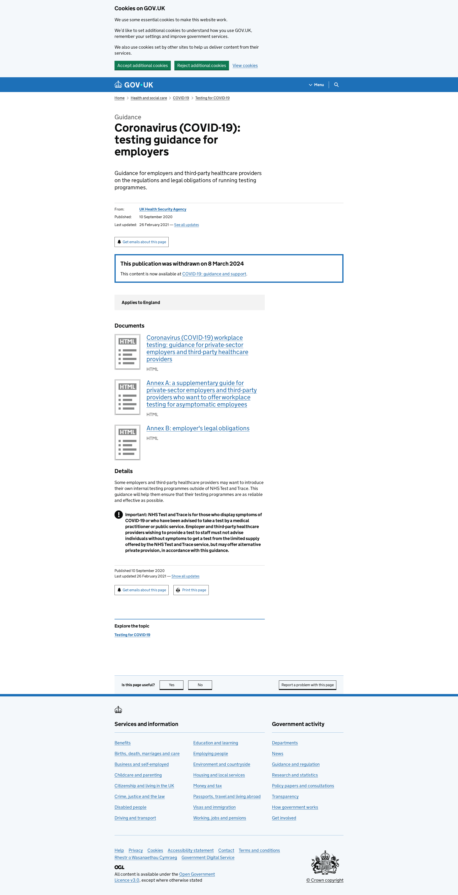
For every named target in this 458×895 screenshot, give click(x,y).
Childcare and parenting (138, 775)
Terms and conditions (259, 850)
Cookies (155, 850)
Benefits (122, 743)
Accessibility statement (191, 850)
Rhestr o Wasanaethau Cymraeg (145, 857)
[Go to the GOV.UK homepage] (133, 84)
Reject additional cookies (201, 65)
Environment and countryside (221, 764)
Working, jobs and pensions (219, 818)
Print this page (194, 590)
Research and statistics (295, 775)
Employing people (210, 753)
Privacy (136, 850)
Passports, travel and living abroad (227, 796)
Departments (285, 743)
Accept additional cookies (142, 65)
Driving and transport (135, 818)
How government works (295, 807)
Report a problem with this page (307, 685)
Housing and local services (219, 775)
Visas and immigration (214, 807)
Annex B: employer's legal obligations (198, 428)
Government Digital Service (208, 857)
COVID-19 (181, 98)
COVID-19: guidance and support (214, 274)
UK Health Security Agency (162, 209)
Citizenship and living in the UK (144, 785)
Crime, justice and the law (139, 796)
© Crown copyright (325, 880)
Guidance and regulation (296, 764)
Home (119, 98)
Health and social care (149, 98)
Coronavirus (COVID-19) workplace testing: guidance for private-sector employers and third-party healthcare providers (197, 348)
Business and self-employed (141, 764)
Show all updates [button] (185, 576)
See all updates (186, 224)
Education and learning (215, 743)
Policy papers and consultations (303, 785)
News (277, 753)
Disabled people (130, 807)
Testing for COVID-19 (212, 98)
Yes (176, 685)
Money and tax (207, 785)
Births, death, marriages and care (147, 753)
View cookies (245, 65)
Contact (226, 850)
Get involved (284, 818)
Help (119, 850)
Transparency (285, 796)
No (205, 685)
